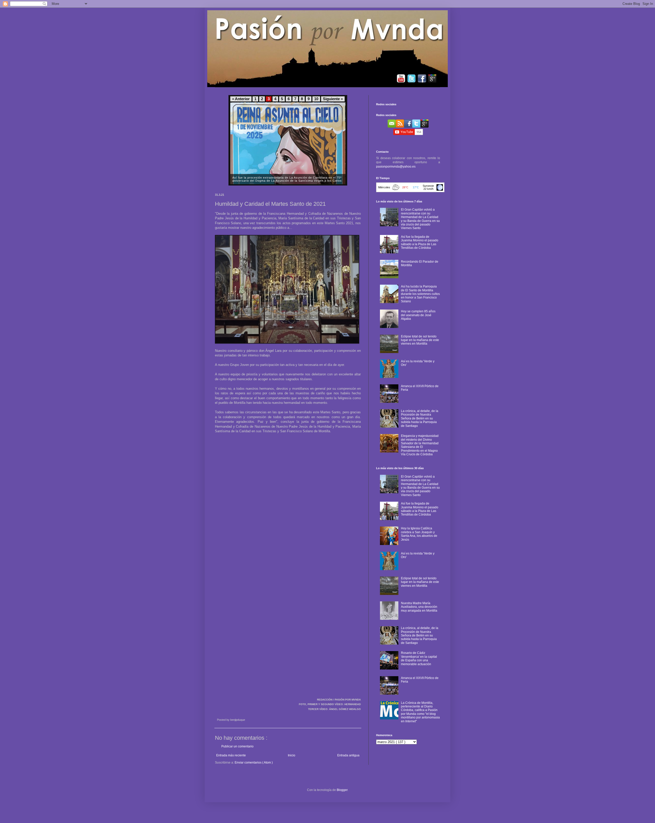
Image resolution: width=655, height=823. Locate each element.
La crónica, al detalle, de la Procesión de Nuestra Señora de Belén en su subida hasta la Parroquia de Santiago (419, 418)
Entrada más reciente (231, 755)
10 (316, 99)
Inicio (291, 755)
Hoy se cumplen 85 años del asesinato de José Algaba (418, 315)
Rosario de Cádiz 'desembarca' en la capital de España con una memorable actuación (419, 658)
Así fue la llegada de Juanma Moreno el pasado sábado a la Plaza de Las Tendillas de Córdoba (419, 242)
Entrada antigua (348, 755)
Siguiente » (333, 99)
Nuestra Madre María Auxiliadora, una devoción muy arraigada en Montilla (419, 606)
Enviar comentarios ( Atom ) (254, 762)
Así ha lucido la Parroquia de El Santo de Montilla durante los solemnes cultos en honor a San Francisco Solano (420, 294)
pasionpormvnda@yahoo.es (396, 166)
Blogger (342, 790)
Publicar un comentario (237, 746)
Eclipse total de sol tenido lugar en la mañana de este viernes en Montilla (420, 340)
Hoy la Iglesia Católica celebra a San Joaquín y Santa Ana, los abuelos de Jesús (419, 534)
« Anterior (241, 99)
